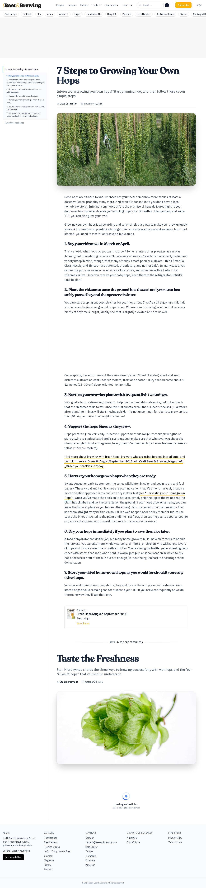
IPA (39, 14)
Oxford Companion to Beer (57, 851)
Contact (89, 837)
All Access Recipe (165, 14)
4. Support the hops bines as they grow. (22, 96)
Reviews (72, 5)
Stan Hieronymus (69, 681)
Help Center (91, 846)
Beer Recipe (11, 14)
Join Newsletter (13, 857)
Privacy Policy (175, 837)
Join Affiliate (133, 842)
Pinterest (90, 865)
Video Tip (63, 14)
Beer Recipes (50, 837)
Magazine (49, 860)
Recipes (60, 5)
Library (47, 865)
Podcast (84, 5)
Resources (110, 5)
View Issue (83, 623)
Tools (95, 5)
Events (126, 5)
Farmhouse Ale (94, 14)
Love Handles (143, 14)
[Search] (167, 5)
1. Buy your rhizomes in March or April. (22, 76)
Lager (77, 14)
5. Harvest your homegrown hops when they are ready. (25, 101)
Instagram (90, 856)
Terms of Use (175, 842)
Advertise (132, 837)
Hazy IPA (111, 14)
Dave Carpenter (68, 103)
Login (198, 5)
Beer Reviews (51, 842)
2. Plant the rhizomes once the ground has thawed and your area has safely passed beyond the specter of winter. (25, 83)
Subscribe (183, 5)
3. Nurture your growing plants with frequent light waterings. (24, 90)
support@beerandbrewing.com (101, 842)
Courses (48, 856)
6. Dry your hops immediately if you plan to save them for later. (25, 108)
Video (50, 14)
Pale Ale (126, 14)
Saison (183, 14)
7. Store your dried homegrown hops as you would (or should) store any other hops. (23, 114)
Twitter (89, 851)
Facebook (90, 860)
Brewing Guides (52, 846)
